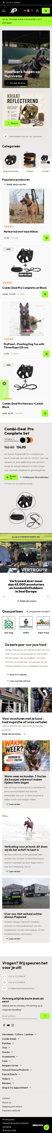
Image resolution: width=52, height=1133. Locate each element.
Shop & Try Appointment (15, 1087)
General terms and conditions (16, 1123)
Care (4, 1061)
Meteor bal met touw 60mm (21, 231)
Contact (6, 1098)
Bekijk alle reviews (28, 601)
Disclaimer (7, 1127)
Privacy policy (9, 1119)
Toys (4, 1047)
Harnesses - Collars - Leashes (17, 1034)
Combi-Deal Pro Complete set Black (24, 287)
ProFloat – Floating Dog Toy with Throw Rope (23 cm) (24, 345)
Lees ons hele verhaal (20, 681)
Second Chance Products (15, 1069)
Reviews (6, 1083)
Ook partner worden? (39, 611)
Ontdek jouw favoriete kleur (36, 477)
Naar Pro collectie (18, 674)
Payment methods (11, 1110)
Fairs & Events (9, 1074)
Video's (6, 1078)
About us (6, 1102)
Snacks (6, 1052)
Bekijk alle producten (16, 184)
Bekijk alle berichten (11, 734)
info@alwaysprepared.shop (21, 988)
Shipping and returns (12, 1106)
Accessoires (8, 1056)
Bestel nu (13, 477)
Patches (6, 1043)
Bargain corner (10, 1065)
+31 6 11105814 (13, 2)
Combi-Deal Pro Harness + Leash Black (22, 405)
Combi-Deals (9, 1038)
